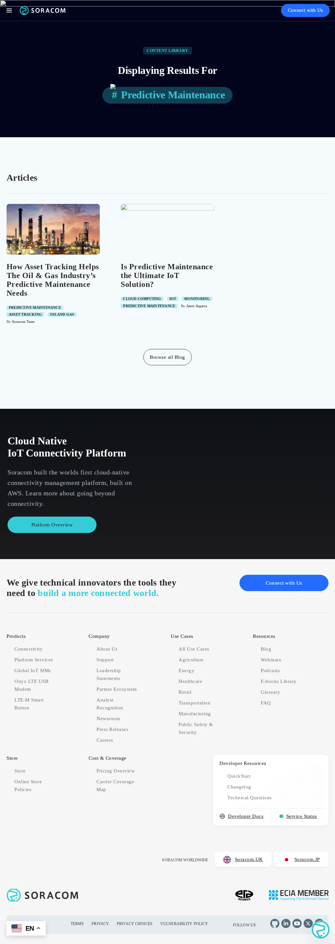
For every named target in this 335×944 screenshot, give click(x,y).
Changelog (239, 786)
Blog (266, 649)
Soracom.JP (307, 859)
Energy (186, 670)
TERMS (77, 923)
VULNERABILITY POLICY (184, 923)
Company (99, 636)
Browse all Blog (167, 357)
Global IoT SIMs (32, 670)
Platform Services (33, 659)
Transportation (194, 702)
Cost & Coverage (108, 758)
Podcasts (270, 670)
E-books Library (279, 681)
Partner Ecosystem (117, 689)
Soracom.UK (249, 859)
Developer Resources (243, 763)
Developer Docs (245, 816)
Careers (105, 740)
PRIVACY (100, 923)
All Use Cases (194, 649)
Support (105, 659)
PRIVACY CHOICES (134, 923)
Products (16, 636)
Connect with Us (305, 10)
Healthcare (190, 681)
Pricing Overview (116, 770)
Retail (185, 692)
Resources (264, 636)
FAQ (266, 702)
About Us (107, 649)
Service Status (301, 816)
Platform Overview (52, 524)
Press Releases (112, 729)
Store (12, 758)
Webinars (271, 659)
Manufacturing (195, 713)
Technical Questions (249, 797)
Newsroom (108, 718)
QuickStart (239, 776)
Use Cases (182, 636)
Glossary (270, 692)
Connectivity (28, 649)
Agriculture (191, 659)
